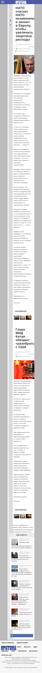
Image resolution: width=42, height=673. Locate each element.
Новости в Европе (24, 49)
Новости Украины (23, 51)
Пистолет (17, 303)
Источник (17, 501)
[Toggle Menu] (2, 2)
